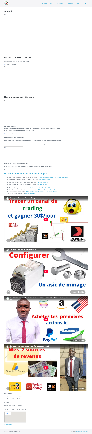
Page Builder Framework (82, 431)
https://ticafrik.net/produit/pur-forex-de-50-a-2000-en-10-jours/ (41, 191)
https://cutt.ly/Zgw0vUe (44, 179)
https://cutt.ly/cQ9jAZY (42, 184)
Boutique (44, 3)
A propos (70, 3)
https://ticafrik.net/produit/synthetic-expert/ (48, 189)
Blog (51, 3)
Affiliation (78, 3)
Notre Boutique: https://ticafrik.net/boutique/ (25, 173)
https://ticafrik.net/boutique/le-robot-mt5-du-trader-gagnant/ (54, 177)
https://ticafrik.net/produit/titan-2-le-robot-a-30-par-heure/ (41, 188)
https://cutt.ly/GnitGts (30, 193)
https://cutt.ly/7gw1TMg (43, 182)
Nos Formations (60, 3)
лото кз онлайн (8, 424)
